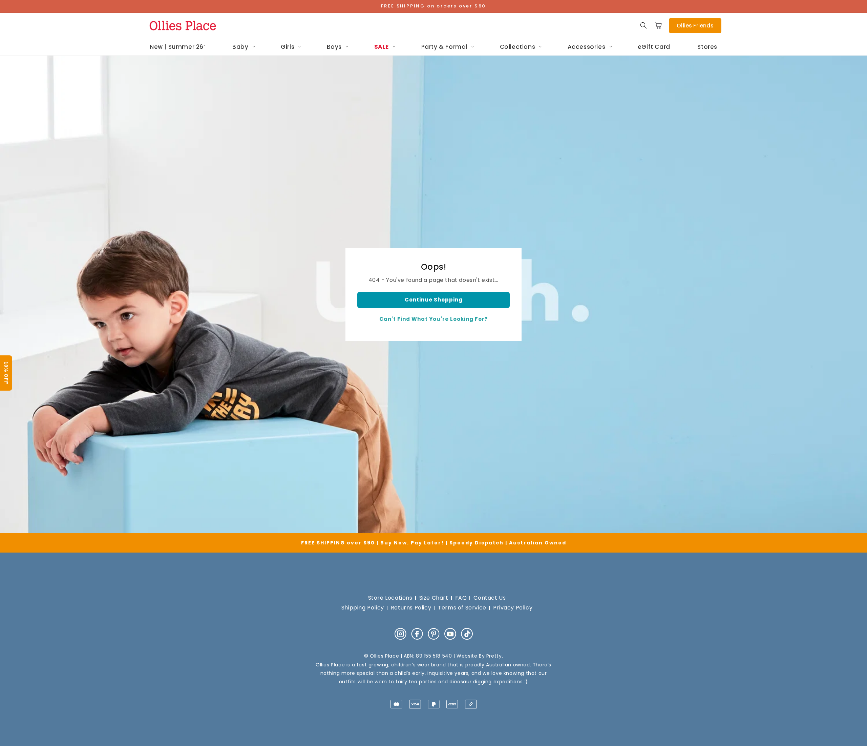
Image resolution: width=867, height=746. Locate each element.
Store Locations (390, 598)
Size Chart (433, 598)
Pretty (494, 655)
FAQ (461, 598)
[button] (643, 25)
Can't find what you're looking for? (433, 319)
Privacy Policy (512, 608)
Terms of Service (462, 608)
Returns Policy (411, 608)
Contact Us (489, 598)
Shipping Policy (362, 608)
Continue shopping (434, 299)
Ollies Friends (695, 25)
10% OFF (6, 373)
